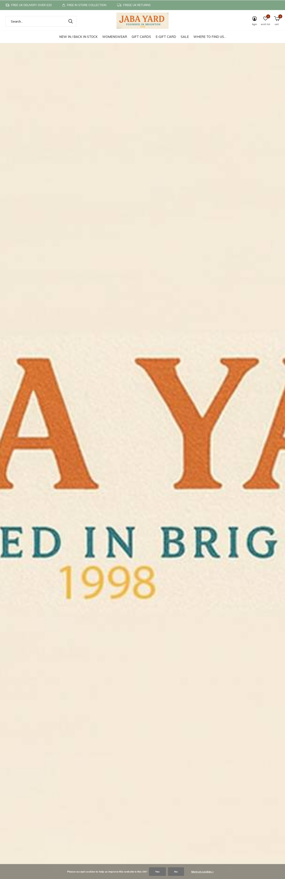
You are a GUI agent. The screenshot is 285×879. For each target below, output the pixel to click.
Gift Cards (141, 37)
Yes (157, 871)
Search (70, 21)
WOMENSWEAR (114, 37)
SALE (185, 37)
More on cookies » (202, 871)
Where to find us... (209, 37)
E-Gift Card (166, 37)
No (176, 871)
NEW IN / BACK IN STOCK (78, 37)
